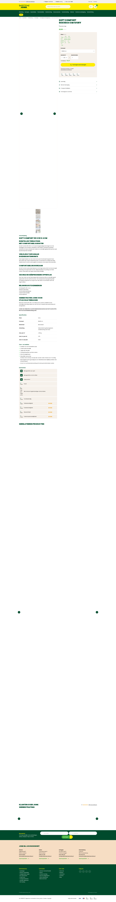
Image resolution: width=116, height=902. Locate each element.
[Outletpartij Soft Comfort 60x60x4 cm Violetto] (62, 41)
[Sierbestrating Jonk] (24, 7)
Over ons (90, 1)
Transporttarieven (24, 878)
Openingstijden (23, 858)
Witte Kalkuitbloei (44, 877)
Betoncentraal (43, 878)
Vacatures (62, 874)
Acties (21, 14)
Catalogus (22, 871)
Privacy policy (39, 898)
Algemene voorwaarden (31, 898)
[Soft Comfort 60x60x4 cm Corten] (69, 39)
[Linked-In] (86, 871)
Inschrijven (65, 837)
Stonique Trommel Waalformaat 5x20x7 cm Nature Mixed (35, 507)
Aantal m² (63, 55)
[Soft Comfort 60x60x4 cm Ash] (65, 39)
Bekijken (28, 516)
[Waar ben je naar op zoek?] (68, 6)
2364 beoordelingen (30, 1)
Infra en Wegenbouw (44, 875)
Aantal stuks (74, 55)
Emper (95, 892)
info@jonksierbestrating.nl (45, 856)
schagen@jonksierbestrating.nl (66, 856)
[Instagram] (83, 871)
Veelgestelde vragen (25, 874)
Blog (61, 877)
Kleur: (63, 34)
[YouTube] (89, 871)
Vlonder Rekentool (24, 880)
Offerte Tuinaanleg (24, 872)
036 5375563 (22, 854)
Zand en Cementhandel (45, 871)
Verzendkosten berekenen (66, 69)
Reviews (61, 872)
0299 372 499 (42, 854)
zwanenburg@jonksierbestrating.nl (87, 856)
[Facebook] (80, 871)
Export (41, 872)
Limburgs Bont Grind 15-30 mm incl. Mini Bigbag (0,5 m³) (34, 784)
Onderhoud (22, 877)
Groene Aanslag (43, 874)
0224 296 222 (62, 854)
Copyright (49, 898)
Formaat (63, 48)
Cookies (44, 898)
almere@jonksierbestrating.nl (26, 856)
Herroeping (22, 882)
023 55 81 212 (82, 854)
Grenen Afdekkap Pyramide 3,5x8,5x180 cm (31, 599)
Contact (95, 1)
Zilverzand (23, 692)
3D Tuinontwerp (23, 875)
